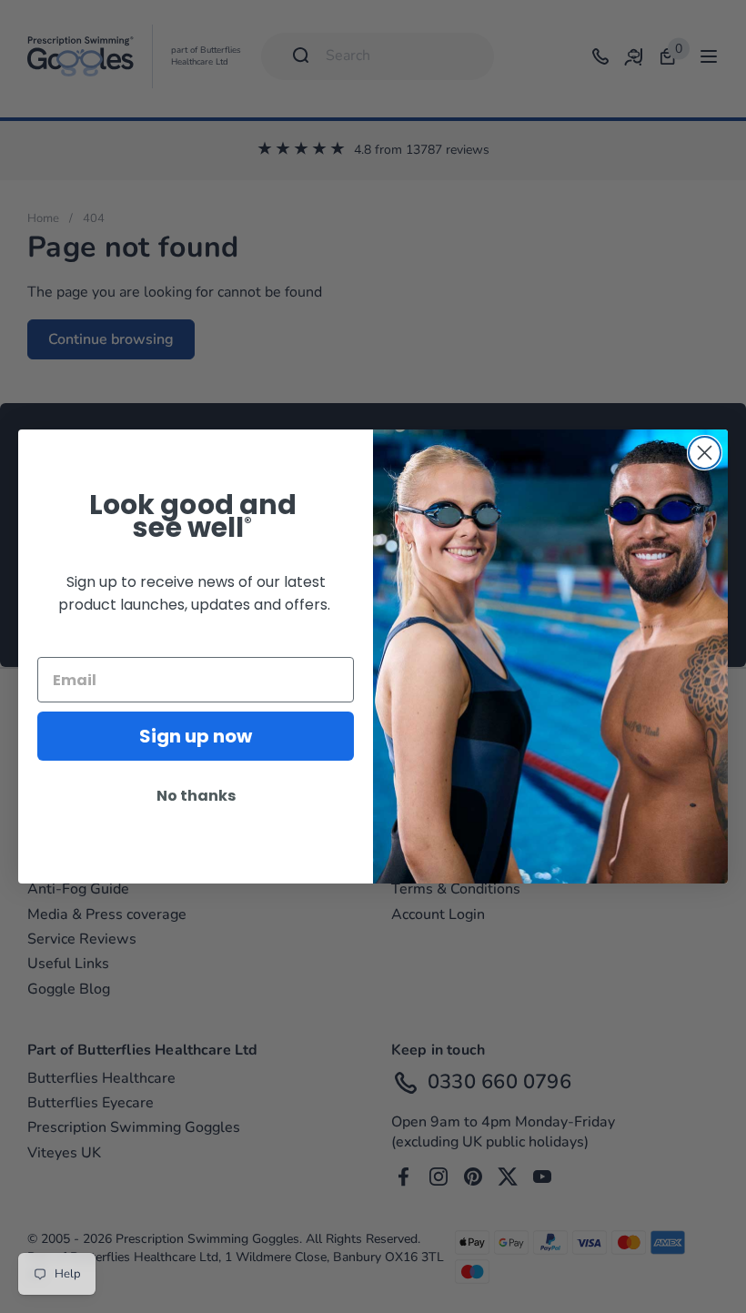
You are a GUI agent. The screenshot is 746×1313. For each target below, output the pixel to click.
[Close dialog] (705, 453)
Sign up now (195, 736)
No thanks (196, 795)
